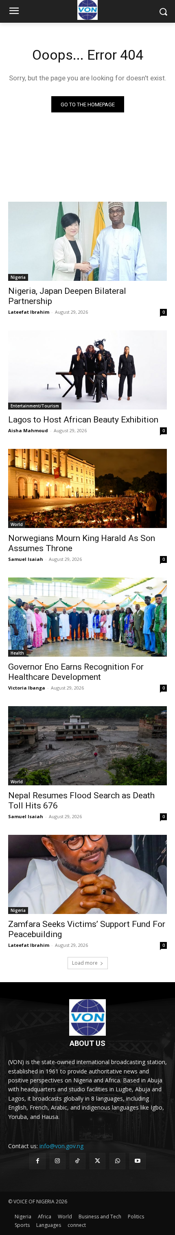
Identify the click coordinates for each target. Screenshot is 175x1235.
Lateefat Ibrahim (28, 312)
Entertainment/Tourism (35, 406)
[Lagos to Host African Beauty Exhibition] (87, 370)
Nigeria (18, 277)
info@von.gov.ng (61, 1146)
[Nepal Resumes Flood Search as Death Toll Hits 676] (87, 745)
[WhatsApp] (117, 1161)
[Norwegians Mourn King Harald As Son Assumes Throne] (87, 488)
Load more (85, 962)
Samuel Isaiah (25, 559)
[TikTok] (77, 1161)
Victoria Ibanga (26, 688)
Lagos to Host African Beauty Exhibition (83, 420)
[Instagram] (58, 1161)
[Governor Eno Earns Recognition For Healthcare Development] (87, 617)
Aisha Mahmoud (28, 430)
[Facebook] (37, 1161)
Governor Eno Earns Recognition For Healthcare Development (76, 672)
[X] (97, 1161)
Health (17, 653)
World (17, 524)
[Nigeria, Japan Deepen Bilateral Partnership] (87, 241)
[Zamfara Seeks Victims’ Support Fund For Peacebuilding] (87, 874)
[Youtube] (137, 1161)
